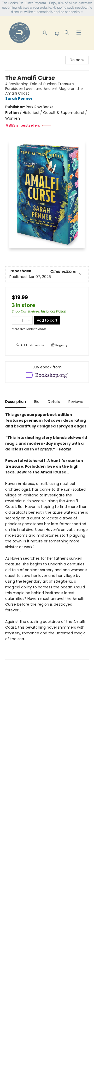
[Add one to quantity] (29, 320)
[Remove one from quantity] (15, 320)
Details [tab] (54, 401)
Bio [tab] (36, 401)
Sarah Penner (19, 98)
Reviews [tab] (75, 401)
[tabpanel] (47, 536)
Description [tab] (15, 401)
